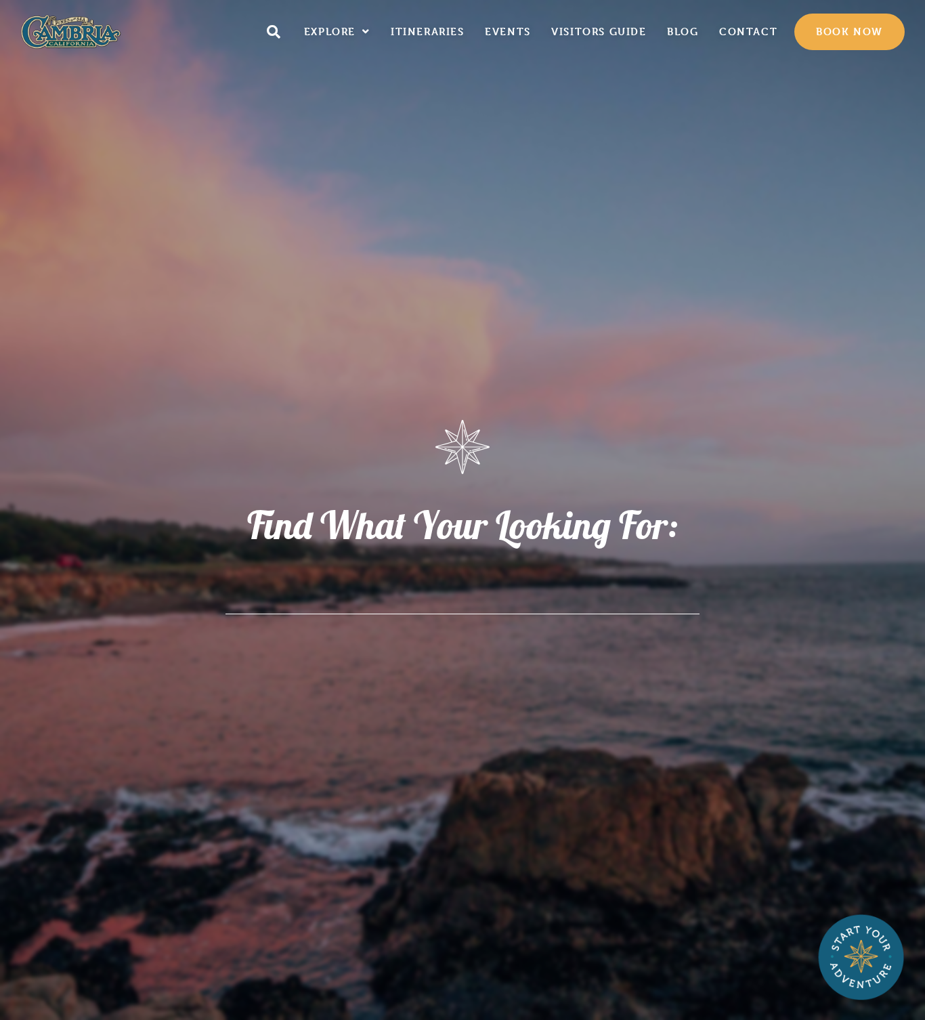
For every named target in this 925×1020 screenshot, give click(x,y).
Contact (748, 31)
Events (508, 31)
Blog (682, 31)
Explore (330, 31)
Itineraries (428, 31)
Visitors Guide (598, 31)
